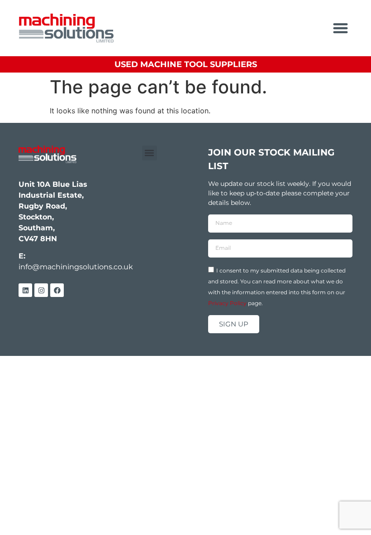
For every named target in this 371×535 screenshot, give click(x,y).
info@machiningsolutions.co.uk (76, 267)
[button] (341, 28)
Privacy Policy (227, 302)
